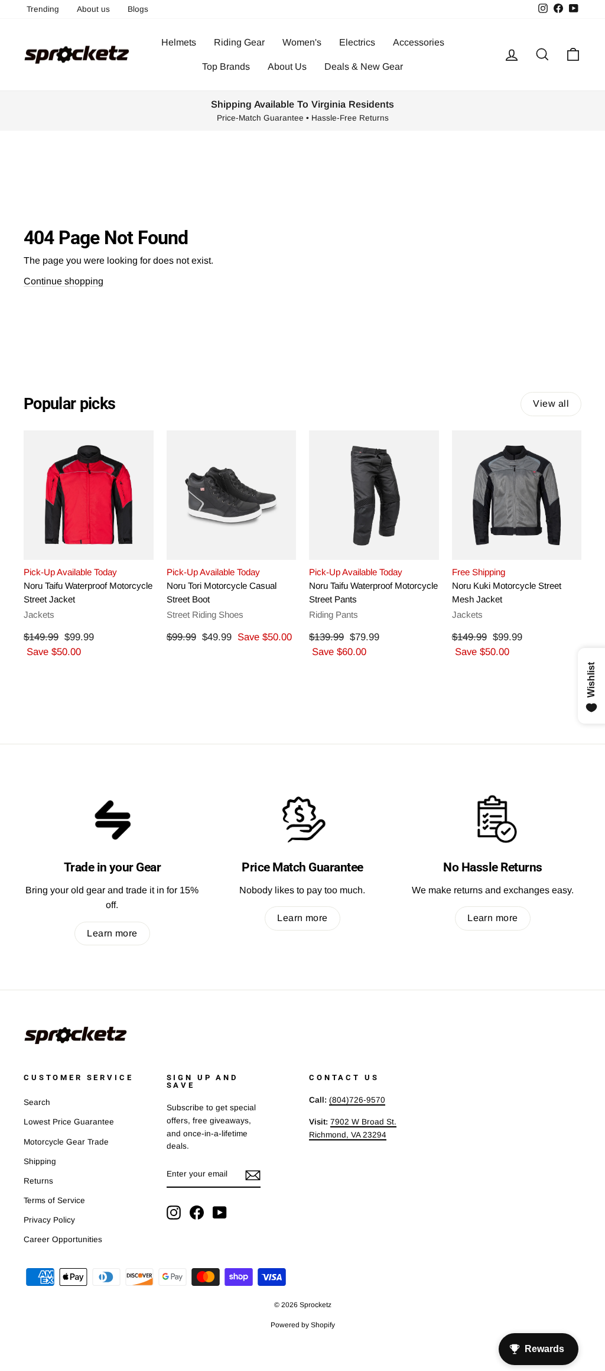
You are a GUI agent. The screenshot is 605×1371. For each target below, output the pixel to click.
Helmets (178, 42)
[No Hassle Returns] (492, 819)
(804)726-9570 (357, 1099)
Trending (43, 9)
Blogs (138, 9)
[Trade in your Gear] (112, 819)
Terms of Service (54, 1200)
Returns (38, 1180)
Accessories (418, 42)
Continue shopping (63, 281)
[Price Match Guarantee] (302, 819)
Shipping (40, 1161)
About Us (287, 66)
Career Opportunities (63, 1239)
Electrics (357, 42)
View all (551, 403)
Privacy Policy (49, 1220)
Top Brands (226, 66)
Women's (301, 42)
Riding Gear (239, 42)
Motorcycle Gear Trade (66, 1141)
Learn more (112, 933)
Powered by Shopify (303, 1325)
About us (93, 9)
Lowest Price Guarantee (69, 1121)
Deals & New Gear (363, 66)
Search (37, 1102)
